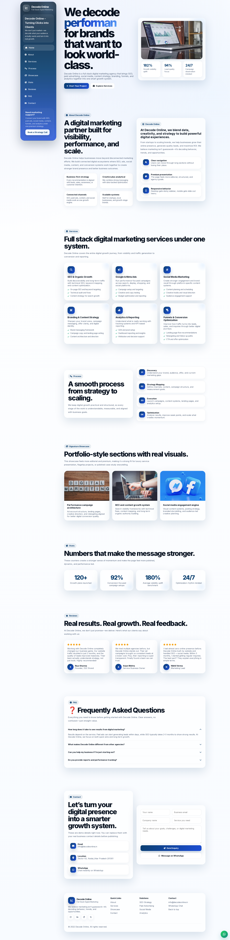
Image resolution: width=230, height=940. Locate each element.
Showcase (115, 899)
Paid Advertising (146, 895)
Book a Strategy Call (37, 132)
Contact (113, 902)
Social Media (145, 899)
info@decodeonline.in (87, 836)
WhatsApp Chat (175, 895)
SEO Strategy (145, 891)
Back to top (173, 899)
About (113, 891)
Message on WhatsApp (172, 845)
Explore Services (104, 75)
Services (114, 895)
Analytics (143, 902)
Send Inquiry (173, 837)
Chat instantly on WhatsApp (90, 860)
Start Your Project (78, 75)
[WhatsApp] (224, 934)
